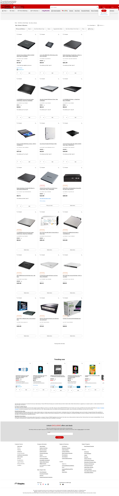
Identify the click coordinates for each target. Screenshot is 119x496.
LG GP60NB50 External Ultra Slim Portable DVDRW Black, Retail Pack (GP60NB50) (25, 100)
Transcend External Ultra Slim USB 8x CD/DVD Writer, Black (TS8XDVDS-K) (72, 144)
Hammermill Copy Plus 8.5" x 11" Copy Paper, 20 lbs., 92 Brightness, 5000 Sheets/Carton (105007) (22, 376)
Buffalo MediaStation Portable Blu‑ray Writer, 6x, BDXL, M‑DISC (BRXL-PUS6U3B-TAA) (72, 56)
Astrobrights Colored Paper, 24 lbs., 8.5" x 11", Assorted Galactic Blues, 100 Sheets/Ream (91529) (40, 376)
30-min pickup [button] (19, 67)
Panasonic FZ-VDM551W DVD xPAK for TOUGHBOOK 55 (70, 233)
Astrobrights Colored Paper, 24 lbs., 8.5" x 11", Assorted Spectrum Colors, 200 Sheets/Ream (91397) (75, 376)
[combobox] (74, 7)
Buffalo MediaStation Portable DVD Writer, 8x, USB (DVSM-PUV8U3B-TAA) (26, 189)
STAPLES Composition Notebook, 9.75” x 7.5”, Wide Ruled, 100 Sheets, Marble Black (57, 376)
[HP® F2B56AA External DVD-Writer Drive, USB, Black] (26, 265)
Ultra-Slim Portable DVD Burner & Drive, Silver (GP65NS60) (49, 100)
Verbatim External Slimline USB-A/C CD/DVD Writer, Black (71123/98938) (25, 56)
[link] (20, 1)
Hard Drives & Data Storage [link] (23, 22)
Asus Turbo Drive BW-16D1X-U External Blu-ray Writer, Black (49, 233)
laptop (98, 407)
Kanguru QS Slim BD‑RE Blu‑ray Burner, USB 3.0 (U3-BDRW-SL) (26, 144)
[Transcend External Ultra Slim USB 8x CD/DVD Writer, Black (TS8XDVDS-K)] (72, 133)
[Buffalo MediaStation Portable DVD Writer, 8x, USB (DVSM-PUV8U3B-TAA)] (26, 178)
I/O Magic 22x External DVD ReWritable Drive (72, 318)
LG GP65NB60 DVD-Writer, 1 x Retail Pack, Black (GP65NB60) (71, 100)
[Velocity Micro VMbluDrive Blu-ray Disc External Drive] (26, 308)
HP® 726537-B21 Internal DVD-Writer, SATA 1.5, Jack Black (72, 276)
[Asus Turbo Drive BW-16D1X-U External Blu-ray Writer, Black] (49, 222)
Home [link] (16, 22)
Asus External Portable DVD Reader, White (48, 143)
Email (49, 432)
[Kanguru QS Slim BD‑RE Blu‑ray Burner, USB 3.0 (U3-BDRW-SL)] (26, 133)
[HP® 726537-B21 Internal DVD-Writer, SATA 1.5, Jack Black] (72, 265)
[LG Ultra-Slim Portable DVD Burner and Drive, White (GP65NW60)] (49, 265)
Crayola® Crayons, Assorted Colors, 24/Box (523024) (92, 376)
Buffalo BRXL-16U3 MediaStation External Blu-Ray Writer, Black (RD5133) (72, 189)
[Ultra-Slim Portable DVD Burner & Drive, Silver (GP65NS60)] (49, 89)
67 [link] (44, 238)
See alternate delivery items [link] (45, 198)
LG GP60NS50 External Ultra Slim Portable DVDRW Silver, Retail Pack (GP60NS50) (25, 233)
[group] (23, 377)
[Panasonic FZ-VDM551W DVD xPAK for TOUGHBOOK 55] (72, 222)
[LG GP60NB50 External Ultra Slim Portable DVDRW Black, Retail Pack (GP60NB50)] (26, 89)
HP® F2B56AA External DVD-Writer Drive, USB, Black (26, 276)
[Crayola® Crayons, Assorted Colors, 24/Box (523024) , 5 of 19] (92, 370)
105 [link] (44, 60)
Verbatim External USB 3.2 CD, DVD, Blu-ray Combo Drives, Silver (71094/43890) (48, 189)
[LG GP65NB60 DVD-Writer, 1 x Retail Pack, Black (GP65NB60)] (72, 89)
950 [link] (21, 60)
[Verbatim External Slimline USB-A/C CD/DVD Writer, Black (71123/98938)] (26, 45)
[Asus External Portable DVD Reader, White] (49, 133)
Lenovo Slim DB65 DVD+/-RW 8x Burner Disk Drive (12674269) (49, 56)
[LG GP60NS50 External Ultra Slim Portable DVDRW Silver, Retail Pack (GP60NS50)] (26, 222)
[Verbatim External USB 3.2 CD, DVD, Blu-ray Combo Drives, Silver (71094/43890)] (49, 178)
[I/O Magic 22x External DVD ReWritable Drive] (72, 308)
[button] (97, 7)
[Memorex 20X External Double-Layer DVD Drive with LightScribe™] (49, 308)
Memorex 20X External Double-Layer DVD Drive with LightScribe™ (49, 319)
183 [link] (21, 281)
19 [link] (21, 238)
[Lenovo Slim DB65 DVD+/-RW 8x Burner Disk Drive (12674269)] (49, 45)
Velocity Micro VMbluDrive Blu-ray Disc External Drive (26, 319)
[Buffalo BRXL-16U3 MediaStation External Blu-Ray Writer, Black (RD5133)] (72, 178)
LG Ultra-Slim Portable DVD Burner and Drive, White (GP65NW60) (49, 276)
